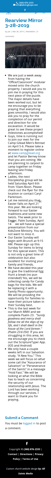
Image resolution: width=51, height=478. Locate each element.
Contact (12, 454)
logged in (29, 423)
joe (9, 31)
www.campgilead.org (26, 153)
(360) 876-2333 (32, 449)
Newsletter (30, 31)
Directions (26, 454)
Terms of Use (30, 458)
